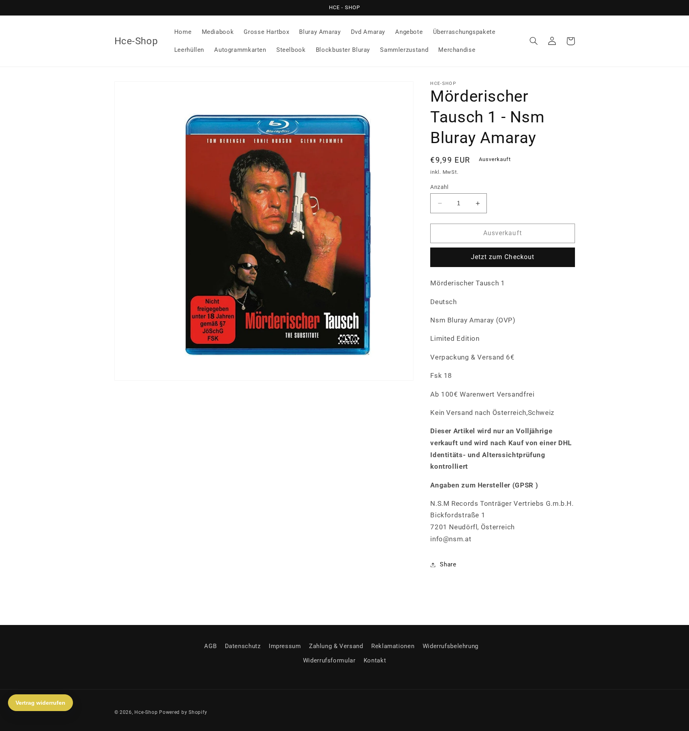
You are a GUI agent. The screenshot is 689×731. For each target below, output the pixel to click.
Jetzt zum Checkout (502, 257)
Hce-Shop (145, 712)
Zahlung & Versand (336, 646)
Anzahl (439, 187)
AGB (210, 646)
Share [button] (448, 564)
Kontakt (375, 660)
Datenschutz (243, 646)
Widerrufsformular (329, 660)
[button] (534, 41)
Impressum (285, 646)
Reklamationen (392, 646)
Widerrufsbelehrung (450, 646)
